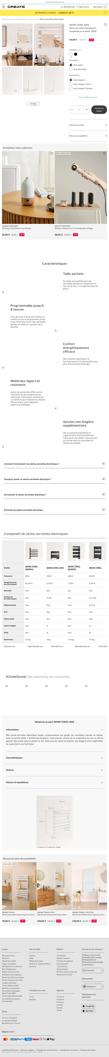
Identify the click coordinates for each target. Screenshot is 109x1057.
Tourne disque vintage (10, 985)
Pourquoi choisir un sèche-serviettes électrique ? (27, 479)
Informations (12, 729)
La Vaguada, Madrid (9, 1021)
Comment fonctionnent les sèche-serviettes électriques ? (31, 464)
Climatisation (21, 19)
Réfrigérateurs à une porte (12, 966)
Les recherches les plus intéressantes (11, 1000)
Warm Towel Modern (74, 567)
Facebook (60, 997)
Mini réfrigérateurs (9, 969)
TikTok (59, 1010)
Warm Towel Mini (55, 568)
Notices (10, 770)
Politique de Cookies (88, 1050)
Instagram (60, 999)
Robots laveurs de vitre (10, 972)
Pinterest (60, 1002)
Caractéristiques (14, 758)
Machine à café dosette (11, 988)
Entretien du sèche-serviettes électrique (23, 510)
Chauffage (33, 19)
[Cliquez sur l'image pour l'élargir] (54, 821)
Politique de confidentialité (47, 1050)
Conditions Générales (10, 1050)
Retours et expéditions (17, 782)
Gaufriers (5, 958)
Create (4, 949)
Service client (34, 949)
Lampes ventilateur (9, 983)
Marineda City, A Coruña (11, 1023)
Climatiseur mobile (9, 961)
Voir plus (33, 104)
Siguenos (60, 990)
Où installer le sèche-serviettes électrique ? (25, 494)
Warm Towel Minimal (31, 567)
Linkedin (60, 1005)
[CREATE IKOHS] (16, 7)
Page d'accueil (8, 19)
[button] (15, 694)
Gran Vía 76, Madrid (9, 1018)
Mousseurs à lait (8, 956)
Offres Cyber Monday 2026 (12, 996)
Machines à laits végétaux (12, 975)
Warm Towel (95, 568)
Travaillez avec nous (37, 990)
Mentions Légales (27, 1050)
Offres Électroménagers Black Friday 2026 (11, 992)
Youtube (60, 1008)
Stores (4, 1012)
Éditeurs (60, 949)
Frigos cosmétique (9, 964)
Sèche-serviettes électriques (51, 19)
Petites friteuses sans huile (12, 980)
